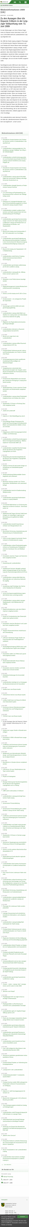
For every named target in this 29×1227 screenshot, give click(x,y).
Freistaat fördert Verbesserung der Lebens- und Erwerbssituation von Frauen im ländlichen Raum (14, 352)
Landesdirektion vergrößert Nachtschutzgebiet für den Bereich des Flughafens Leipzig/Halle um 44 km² (14, 449)
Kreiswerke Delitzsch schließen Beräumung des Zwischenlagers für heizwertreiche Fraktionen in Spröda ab (15, 1142)
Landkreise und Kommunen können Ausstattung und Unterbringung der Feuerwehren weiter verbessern (15, 746)
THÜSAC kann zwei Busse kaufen (12, 716)
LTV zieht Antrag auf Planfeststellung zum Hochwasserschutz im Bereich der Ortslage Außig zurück (14, 194)
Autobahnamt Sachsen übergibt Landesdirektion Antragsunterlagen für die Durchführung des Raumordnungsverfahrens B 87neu (15, 570)
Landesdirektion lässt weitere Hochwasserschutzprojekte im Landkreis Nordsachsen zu (14, 865)
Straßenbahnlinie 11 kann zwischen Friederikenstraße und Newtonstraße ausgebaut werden (15, 389)
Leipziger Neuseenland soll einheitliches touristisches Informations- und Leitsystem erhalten (14, 915)
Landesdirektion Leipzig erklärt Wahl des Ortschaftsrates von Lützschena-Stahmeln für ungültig (14, 579)
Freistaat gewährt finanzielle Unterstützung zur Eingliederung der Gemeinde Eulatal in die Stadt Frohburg (14, 970)
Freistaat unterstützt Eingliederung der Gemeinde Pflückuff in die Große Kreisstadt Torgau (14, 954)
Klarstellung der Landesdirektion (12, 563)
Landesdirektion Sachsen (7, 5)
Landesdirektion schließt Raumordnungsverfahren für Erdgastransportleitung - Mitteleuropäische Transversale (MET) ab (15, 440)
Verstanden (22, 1216)
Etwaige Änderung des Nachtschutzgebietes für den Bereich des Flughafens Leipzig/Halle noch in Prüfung (15, 783)
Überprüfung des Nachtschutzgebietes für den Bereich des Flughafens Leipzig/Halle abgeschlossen (14, 458)
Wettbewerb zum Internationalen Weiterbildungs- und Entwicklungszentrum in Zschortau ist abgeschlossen (15, 755)
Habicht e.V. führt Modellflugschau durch (14, 416)
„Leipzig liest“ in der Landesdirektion (13, 1069)
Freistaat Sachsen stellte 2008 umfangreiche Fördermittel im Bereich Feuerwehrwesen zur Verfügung (15, 1084)
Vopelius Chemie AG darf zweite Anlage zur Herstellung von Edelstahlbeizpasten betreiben (15, 467)
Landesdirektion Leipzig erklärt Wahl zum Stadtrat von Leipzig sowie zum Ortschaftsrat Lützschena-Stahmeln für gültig (15, 314)
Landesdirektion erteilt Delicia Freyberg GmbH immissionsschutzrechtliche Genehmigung (13, 258)
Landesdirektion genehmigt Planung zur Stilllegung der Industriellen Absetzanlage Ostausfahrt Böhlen (14, 1034)
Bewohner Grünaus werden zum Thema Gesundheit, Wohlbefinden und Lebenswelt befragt (14, 483)
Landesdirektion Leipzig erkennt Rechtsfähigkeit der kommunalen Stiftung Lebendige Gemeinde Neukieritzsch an (15, 178)
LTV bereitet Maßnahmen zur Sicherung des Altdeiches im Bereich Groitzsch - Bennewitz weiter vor (15, 506)
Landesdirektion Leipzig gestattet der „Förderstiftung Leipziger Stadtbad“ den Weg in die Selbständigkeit (14, 150)
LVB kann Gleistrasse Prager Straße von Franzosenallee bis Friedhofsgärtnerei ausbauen (14, 639)
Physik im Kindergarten (9, 776)
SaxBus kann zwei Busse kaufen (12, 689)
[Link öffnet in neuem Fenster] (4, 2)
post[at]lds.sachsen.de (14, 1214)
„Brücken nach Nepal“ (9, 991)
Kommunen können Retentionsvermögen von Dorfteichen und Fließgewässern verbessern (14, 709)
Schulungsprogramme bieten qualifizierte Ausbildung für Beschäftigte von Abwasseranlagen (14, 361)
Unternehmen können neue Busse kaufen (14, 694)
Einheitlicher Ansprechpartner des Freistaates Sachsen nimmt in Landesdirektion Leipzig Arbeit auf (15, 141)
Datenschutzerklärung (6, 1220)
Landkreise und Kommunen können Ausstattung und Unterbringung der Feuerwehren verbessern (15, 817)
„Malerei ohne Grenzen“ (9, 1135)
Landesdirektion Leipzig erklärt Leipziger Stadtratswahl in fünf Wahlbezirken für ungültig (14, 602)
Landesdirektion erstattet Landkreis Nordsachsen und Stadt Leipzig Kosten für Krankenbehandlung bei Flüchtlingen (15, 212)
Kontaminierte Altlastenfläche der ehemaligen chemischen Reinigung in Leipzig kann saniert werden (15, 380)
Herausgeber (4, 1199)
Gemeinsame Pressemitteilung (11, 803)
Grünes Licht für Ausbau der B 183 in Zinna (14, 293)
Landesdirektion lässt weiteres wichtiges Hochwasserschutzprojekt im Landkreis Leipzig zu (14, 1158)
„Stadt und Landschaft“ (9, 410)
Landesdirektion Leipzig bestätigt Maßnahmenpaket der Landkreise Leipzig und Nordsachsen (14, 899)
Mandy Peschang (8, 1176)
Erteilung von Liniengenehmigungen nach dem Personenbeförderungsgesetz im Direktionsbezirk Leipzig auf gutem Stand (15, 203)
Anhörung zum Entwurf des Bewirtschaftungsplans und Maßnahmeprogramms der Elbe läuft (14, 1128)
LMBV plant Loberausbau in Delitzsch (13, 790)
